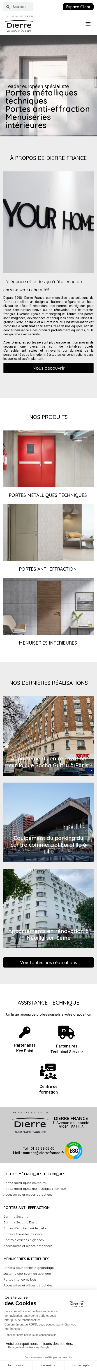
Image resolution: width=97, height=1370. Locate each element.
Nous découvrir (48, 368)
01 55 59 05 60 (42, 1148)
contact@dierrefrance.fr (43, 1153)
